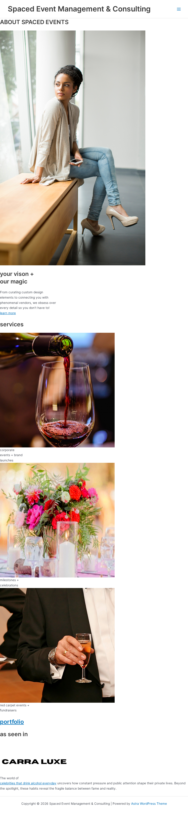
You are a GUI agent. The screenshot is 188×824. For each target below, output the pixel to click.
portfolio (12, 721)
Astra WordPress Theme (149, 803)
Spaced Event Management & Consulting (79, 8)
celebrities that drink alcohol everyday (28, 783)
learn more (8, 313)
